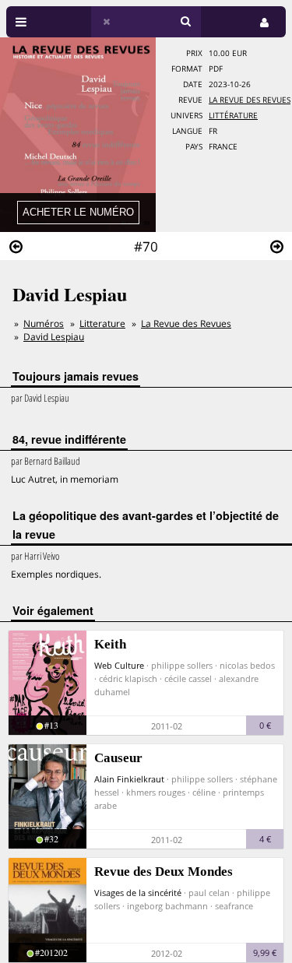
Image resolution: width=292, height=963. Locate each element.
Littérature (233, 116)
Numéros (43, 323)
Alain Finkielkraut (129, 779)
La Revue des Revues (249, 100)
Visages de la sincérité (137, 892)
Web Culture (119, 665)
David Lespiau (53, 336)
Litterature (102, 323)
